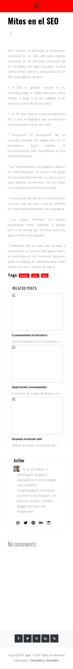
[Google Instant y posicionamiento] (37, 363)
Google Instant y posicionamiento (29, 387)
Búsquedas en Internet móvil (27, 439)
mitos (24, 275)
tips (44, 275)
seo (35, 275)
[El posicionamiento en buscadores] (37, 311)
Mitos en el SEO (33, 21)
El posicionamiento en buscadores (29, 335)
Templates (52, 660)
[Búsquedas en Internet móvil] (37, 415)
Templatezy (37, 660)
